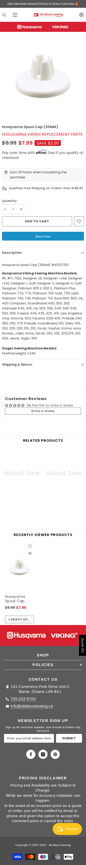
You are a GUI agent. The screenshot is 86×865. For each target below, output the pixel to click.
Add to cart (37, 221)
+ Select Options (21, 619)
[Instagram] (43, 754)
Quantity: (10, 201)
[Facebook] (30, 754)
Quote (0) (83, 645)
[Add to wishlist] (79, 221)
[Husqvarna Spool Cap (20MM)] (19, 567)
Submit (69, 738)
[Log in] (81, 14)
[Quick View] (30, 553)
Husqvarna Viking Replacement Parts (42, 134)
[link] (22, 504)
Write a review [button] (43, 411)
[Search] (4, 15)
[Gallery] (43, 76)
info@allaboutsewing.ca (32, 706)
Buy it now (43, 236)
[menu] (15, 14)
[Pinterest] (55, 754)
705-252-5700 (23, 699)
